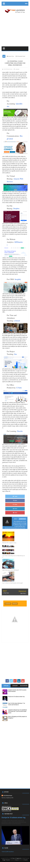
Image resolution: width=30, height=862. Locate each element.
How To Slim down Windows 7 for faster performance (16, 704)
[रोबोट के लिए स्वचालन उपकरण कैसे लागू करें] (13, 564)
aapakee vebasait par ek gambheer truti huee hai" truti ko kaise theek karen (17, 711)
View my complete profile (7, 797)
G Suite (19, 387)
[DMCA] (6, 808)
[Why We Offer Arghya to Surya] (13, 536)
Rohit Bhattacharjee (7, 795)
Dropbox (16, 208)
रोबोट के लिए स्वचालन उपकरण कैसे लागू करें (10, 570)
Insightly (18, 279)
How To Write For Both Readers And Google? (12, 583)
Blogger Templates (6, 859)
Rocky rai (17, 859)
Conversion (7, 603)
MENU (26, 3)
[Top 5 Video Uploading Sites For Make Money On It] (13, 549)
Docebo (20, 431)
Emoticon (15, 603)
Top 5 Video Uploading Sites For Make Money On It (13, 556)
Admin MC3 (22, 519)
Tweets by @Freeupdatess (8, 851)
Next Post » (23, 593)
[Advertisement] (15, 29)
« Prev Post (6, 593)
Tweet (15, 496)
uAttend (17, 320)
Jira (15, 354)
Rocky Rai (26, 859)
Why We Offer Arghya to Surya (9, 542)
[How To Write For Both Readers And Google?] (13, 576)
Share (15, 500)
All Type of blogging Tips (16, 858)
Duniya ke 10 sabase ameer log (16, 696)
